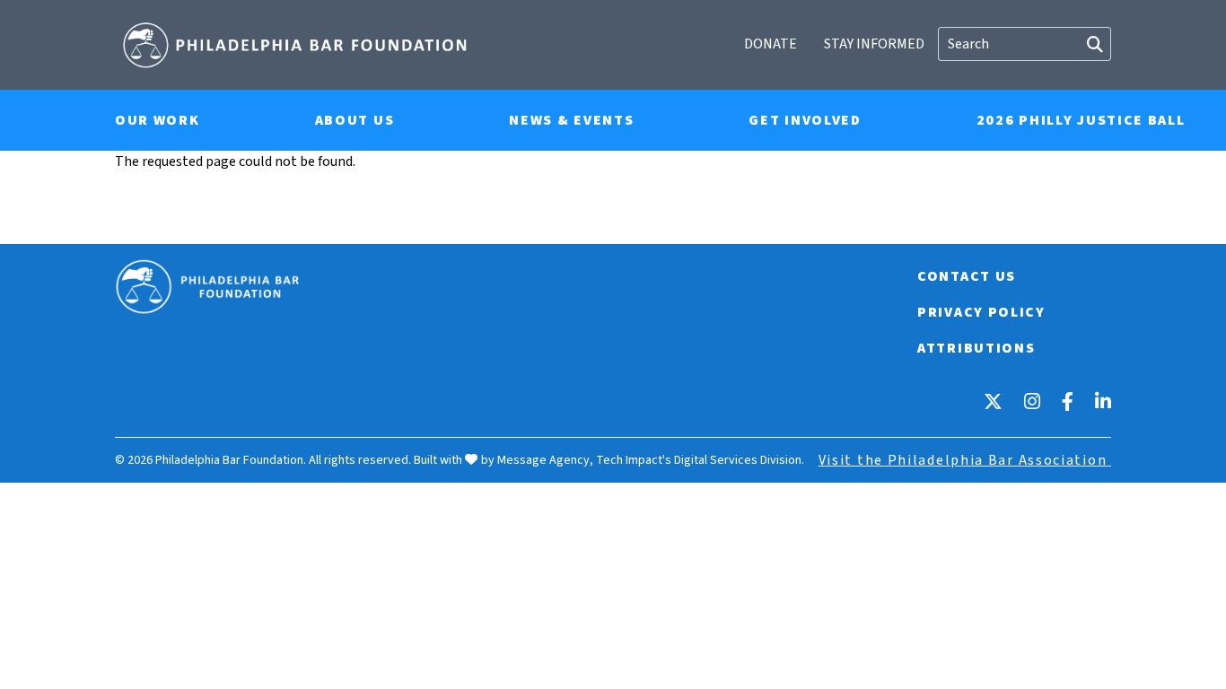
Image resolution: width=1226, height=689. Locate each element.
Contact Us (966, 276)
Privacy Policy (981, 312)
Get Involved (805, 120)
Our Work (157, 120)
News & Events (571, 120)
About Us (355, 120)
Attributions (976, 348)
